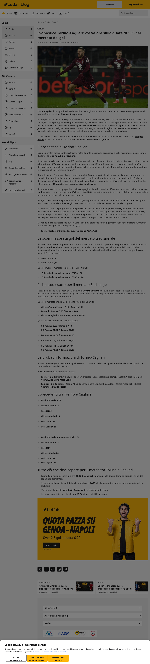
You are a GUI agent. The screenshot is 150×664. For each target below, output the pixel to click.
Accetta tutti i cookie (58, 658)
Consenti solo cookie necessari (37, 658)
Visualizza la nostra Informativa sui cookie (50, 652)
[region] (75, 652)
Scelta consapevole (16, 658)
